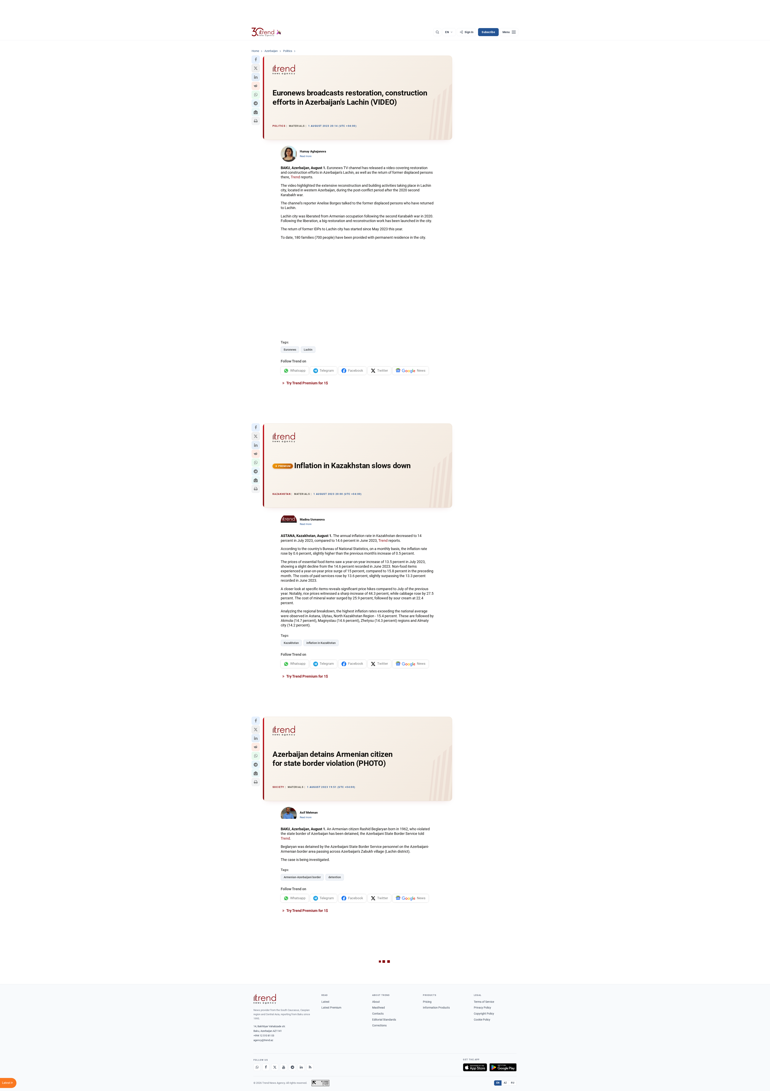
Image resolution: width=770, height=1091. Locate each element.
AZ (505, 1082)
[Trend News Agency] (264, 999)
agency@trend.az (263, 1040)
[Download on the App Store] (475, 1067)
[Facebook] (266, 1067)
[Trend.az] (266, 32)
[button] (255, 59)
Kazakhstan (291, 642)
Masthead (378, 1007)
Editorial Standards (384, 1019)
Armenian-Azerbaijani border (302, 877)
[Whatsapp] (257, 1067)
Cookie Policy (482, 1019)
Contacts (378, 1013)
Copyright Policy (484, 1013)
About (376, 1001)
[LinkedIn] (301, 1067)
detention (334, 877)
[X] (274, 1067)
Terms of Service (484, 1001)
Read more (305, 156)
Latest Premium (331, 1007)
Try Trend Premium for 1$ (307, 383)
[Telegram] (292, 1067)
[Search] (437, 32)
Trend (295, 177)
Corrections (379, 1025)
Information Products (436, 1007)
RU (512, 1082)
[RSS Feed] (310, 1067)
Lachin (308, 349)
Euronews (290, 349)
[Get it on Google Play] (503, 1067)
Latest (325, 1001)
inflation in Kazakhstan (321, 642)
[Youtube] (283, 1067)
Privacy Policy (482, 1007)
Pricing (427, 1001)
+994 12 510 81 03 (263, 1035)
